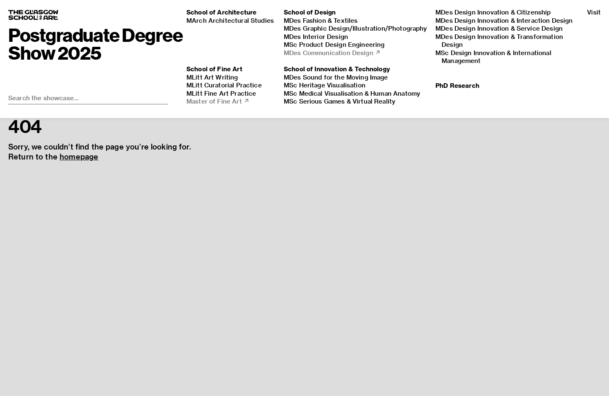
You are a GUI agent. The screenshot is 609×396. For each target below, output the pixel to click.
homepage (79, 156)
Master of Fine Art (217, 101)
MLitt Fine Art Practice (221, 93)
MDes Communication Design (332, 52)
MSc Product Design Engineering (334, 44)
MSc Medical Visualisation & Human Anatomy (352, 93)
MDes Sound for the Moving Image (336, 77)
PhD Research (457, 85)
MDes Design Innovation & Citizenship (493, 12)
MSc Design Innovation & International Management (493, 57)
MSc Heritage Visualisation (324, 85)
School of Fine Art (214, 68)
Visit (594, 12)
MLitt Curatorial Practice (224, 85)
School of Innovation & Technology (337, 68)
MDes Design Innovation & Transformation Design (499, 40)
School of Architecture (221, 12)
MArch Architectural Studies (230, 20)
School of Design (310, 12)
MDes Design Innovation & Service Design (499, 28)
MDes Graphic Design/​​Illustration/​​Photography (355, 28)
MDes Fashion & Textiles (321, 20)
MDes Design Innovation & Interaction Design (504, 20)
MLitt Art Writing (212, 77)
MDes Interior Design (316, 36)
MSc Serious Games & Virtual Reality (339, 101)
